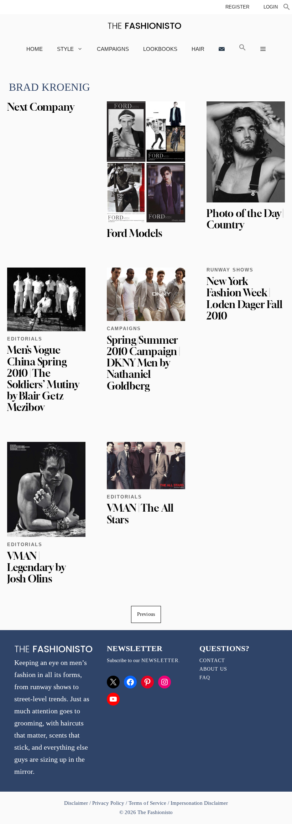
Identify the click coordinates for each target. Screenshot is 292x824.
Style (65, 49)
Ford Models (134, 233)
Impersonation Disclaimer (199, 803)
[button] (286, 8)
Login (271, 7)
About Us (213, 669)
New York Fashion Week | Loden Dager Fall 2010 (244, 298)
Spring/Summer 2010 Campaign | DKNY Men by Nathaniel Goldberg (143, 363)
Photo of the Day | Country (245, 219)
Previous (146, 614)
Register (237, 7)
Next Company (40, 107)
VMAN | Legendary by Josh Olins (36, 567)
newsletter (159, 660)
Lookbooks (160, 49)
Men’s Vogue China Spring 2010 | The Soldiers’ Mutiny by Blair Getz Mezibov (43, 378)
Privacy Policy (108, 803)
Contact (212, 660)
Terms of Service (147, 803)
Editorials (24, 339)
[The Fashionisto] (144, 25)
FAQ (204, 677)
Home (34, 49)
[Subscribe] (222, 48)
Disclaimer (76, 803)
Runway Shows (230, 270)
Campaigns (113, 49)
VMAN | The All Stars (140, 513)
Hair (198, 49)
